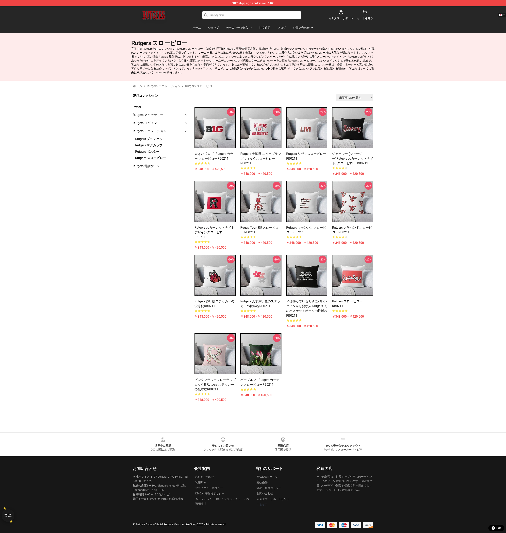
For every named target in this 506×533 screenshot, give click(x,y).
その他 (137, 107)
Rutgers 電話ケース (146, 166)
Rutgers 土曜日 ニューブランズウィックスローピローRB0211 (260, 158)
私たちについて (205, 476)
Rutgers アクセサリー (148, 115)
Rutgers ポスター (147, 151)
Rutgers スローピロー (200, 86)
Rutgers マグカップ (148, 145)
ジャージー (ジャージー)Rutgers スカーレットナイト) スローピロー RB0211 (352, 158)
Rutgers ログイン (145, 123)
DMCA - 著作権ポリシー (209, 493)
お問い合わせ (265, 493)
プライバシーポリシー (209, 487)
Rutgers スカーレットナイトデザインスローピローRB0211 (214, 232)
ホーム (137, 86)
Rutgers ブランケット (150, 139)
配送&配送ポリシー (268, 476)
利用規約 (200, 482)
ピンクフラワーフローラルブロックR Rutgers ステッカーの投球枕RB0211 (215, 384)
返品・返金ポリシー (269, 487)
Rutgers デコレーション (163, 86)
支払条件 (262, 482)
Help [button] (499, 528)
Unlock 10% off (8, 515)
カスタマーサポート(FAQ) (273, 499)
